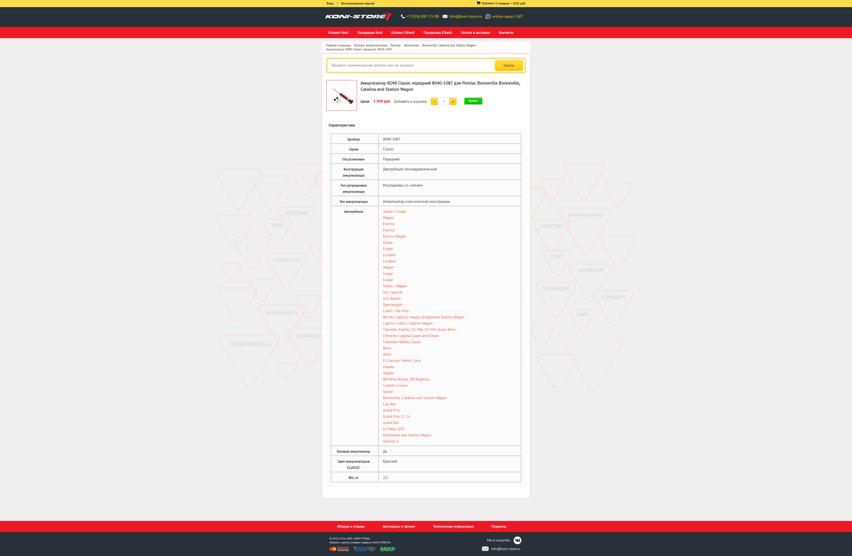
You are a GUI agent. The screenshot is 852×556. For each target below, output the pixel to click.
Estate (388, 242)
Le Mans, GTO (393, 428)
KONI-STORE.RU (382, 542)
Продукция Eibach (438, 32)
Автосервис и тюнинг (399, 526)
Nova (387, 348)
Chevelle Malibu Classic (402, 341)
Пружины (498, 526)
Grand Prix (391, 410)
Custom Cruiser (395, 385)
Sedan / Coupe (394, 211)
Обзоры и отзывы (351, 526)
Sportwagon (392, 304)
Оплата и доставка (475, 32)
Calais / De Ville (396, 310)
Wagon (388, 217)
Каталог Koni (338, 32)
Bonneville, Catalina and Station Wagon (414, 397)
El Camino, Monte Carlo (402, 360)
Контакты (506, 32)
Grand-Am (391, 422)
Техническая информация (453, 526)
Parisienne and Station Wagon (407, 435)
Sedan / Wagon (395, 286)
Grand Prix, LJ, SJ (396, 416)
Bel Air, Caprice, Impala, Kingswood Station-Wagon (423, 317)
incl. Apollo (392, 298)
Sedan (388, 391)
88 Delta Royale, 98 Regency (406, 379)
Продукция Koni (370, 32)
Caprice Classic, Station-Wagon (408, 323)
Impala (388, 366)
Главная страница (338, 45)
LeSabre (389, 254)
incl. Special (392, 292)
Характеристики (342, 125)
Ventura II (391, 441)
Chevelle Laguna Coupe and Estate (411, 335)
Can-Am (389, 404)
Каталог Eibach (403, 32)
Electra (388, 223)
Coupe (388, 273)
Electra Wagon (394, 236)
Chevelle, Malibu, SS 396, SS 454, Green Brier (419, 329)
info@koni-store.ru (465, 16)
